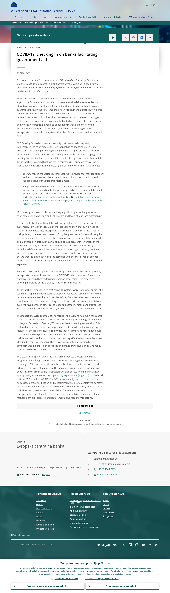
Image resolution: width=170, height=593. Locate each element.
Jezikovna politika (78, 515)
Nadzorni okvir (39, 17)
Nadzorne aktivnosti (62, 17)
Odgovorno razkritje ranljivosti (84, 527)
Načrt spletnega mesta (21, 535)
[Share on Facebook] (133, 37)
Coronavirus (85, 413)
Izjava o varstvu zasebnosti (82, 507)
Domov (14, 22)
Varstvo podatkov (78, 519)
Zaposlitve (41, 501)
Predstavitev (20, 17)
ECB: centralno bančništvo (140, 17)
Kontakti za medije (30, 475)
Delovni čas (42, 521)
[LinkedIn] (130, 544)
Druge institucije (44, 509)
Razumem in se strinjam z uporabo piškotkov (48, 586)
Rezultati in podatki (87, 17)
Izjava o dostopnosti (79, 523)
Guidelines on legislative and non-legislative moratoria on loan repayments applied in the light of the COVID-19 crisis (63, 200)
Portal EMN (108, 513)
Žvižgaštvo (108, 517)
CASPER (106, 509)
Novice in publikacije (112, 17)
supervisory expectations (64, 375)
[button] (151, 5)
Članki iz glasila (76, 22)
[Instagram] (137, 544)
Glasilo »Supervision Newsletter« (53, 22)
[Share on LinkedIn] (141, 37)
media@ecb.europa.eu (109, 475)
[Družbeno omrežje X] (124, 544)
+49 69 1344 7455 (106, 469)
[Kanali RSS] (156, 544)
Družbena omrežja (45, 529)
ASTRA (106, 505)
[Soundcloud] (150, 544)
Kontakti (40, 513)
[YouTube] (143, 544)
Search (147, 5)
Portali (106, 501)
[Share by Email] (149, 37)
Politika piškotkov (78, 511)
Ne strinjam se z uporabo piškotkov (122, 586)
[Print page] (112, 37)
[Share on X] (125, 37)
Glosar (39, 505)
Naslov (39, 517)
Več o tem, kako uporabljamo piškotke (102, 579)
